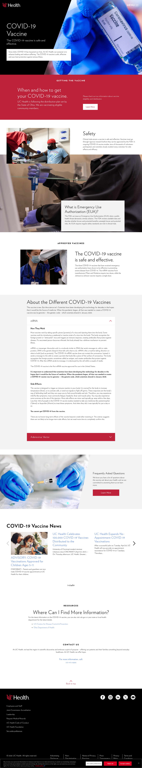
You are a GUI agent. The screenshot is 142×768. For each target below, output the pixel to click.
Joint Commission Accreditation (19, 710)
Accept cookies (125, 763)
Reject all (110, 763)
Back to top (71, 683)
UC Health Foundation (15, 727)
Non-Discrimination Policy (70, 758)
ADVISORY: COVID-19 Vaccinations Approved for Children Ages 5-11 (27, 561)
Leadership (11, 714)
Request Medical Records (16, 718)
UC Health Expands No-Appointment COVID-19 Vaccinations (109, 537)
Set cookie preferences (14, 731)
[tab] (71, 321)
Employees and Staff (14, 706)
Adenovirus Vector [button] (40, 436)
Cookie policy (39, 766)
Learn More (90, 107)
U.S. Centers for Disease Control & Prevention (51, 624)
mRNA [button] (34, 320)
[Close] (138, 763)
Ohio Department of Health (44, 627)
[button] (9, 543)
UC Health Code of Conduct (18, 723)
